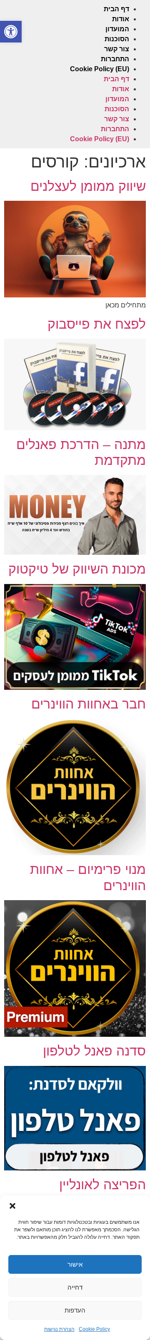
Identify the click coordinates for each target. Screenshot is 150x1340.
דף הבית (116, 8)
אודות (120, 18)
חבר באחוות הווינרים (88, 703)
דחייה (75, 1287)
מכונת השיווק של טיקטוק (77, 568)
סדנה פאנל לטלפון (94, 1050)
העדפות (75, 1310)
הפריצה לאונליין (102, 1184)
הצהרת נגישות (59, 1329)
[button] (11, 31)
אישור (75, 1264)
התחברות (115, 58)
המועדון (117, 28)
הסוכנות (117, 38)
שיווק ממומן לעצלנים (88, 186)
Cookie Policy (94, 1329)
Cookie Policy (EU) (99, 68)
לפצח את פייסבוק (97, 324)
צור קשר (116, 48)
